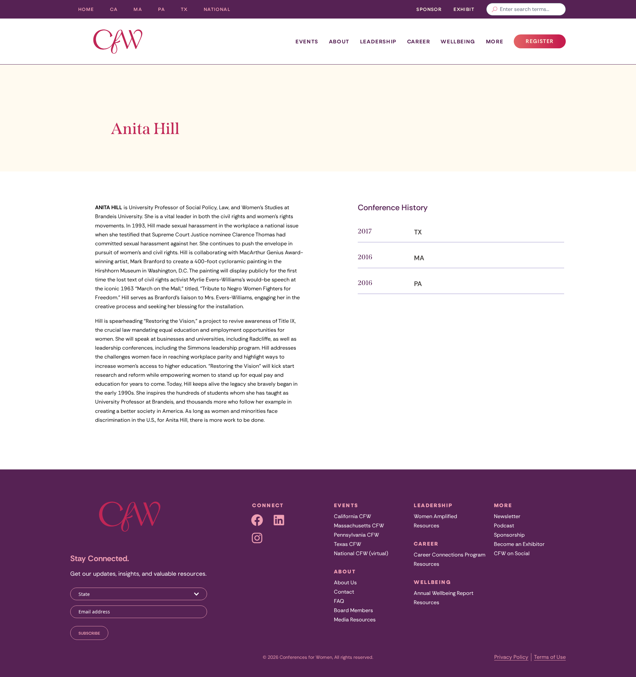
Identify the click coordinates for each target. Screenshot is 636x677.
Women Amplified (435, 516)
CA (118, 11)
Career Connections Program (449, 554)
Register (545, 43)
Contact (344, 591)
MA (141, 11)
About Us (345, 582)
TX (188, 11)
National (221, 11)
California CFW (352, 516)
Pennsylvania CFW (356, 534)
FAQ (339, 601)
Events (306, 41)
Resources (426, 525)
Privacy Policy (511, 656)
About (339, 41)
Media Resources (355, 619)
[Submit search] (495, 9)
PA (165, 11)
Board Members (353, 610)
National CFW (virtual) (361, 553)
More (494, 41)
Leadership (378, 41)
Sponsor (429, 9)
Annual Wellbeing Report (443, 593)
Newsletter (507, 516)
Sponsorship (509, 534)
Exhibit (463, 9)
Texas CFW (347, 544)
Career (418, 41)
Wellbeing (458, 41)
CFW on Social (512, 553)
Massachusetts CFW (359, 525)
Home (86, 9)
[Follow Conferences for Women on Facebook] (257, 520)
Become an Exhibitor (519, 544)
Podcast (504, 525)
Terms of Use (550, 656)
